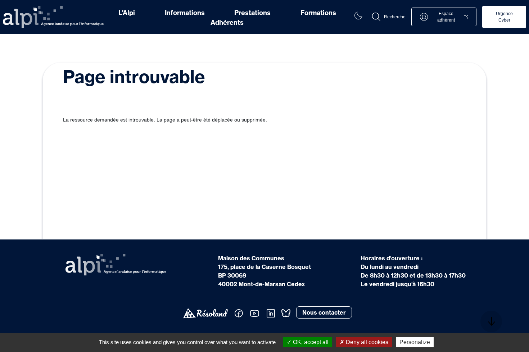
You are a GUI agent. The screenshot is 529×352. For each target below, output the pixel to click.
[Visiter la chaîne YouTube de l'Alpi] (254, 313)
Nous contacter (324, 312)
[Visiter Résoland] (205, 313)
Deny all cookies (366, 342)
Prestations (252, 13)
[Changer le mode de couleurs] (358, 17)
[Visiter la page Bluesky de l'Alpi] (285, 313)
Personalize (414, 342)
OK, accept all (310, 342)
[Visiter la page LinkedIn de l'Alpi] (271, 313)
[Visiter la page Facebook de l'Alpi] (239, 313)
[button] (388, 17)
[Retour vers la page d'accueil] (53, 17)
